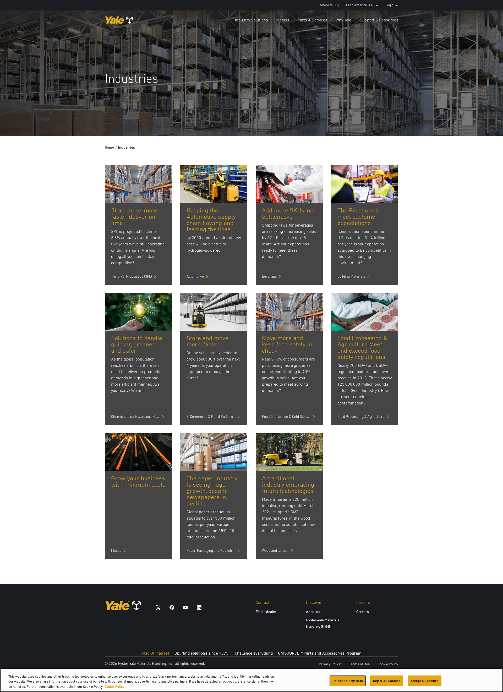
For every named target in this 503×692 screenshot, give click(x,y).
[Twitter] (158, 607)
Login (389, 5)
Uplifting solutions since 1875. (201, 653)
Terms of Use (359, 664)
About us (313, 612)
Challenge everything (254, 653)
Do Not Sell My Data (347, 681)
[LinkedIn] (199, 607)
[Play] (486, 120)
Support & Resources (379, 20)
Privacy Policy (330, 664)
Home (109, 147)
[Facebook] (172, 607)
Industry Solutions (251, 20)
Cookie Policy (388, 664)
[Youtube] (185, 607)
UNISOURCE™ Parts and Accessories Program (320, 653)
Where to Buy (329, 5)
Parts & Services (312, 20)
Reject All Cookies (386, 681)
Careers (362, 612)
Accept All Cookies (425, 681)
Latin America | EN (360, 5)
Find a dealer (266, 612)
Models (282, 20)
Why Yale (343, 20)
